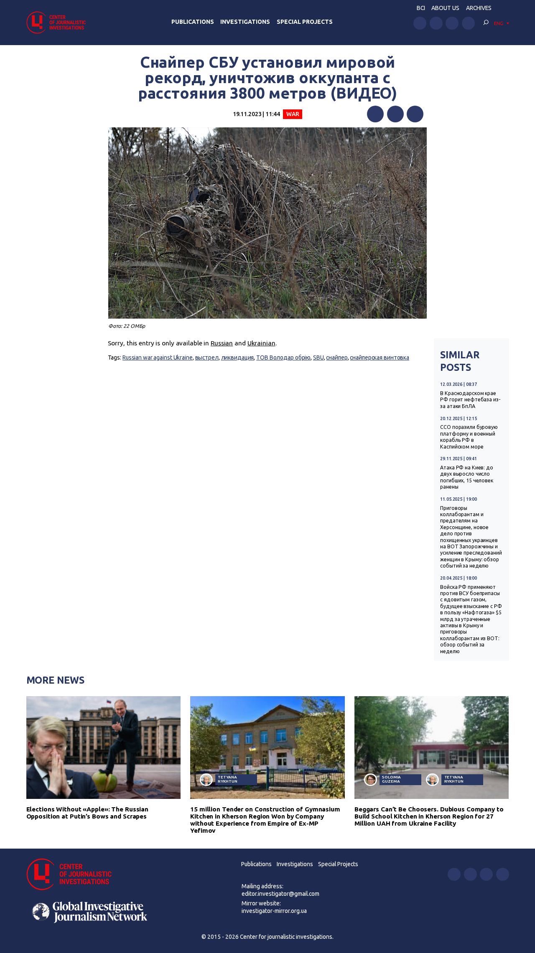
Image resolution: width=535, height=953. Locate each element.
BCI (421, 8)
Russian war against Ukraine (157, 357)
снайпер (336, 357)
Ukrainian (261, 343)
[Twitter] (395, 114)
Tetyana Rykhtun (227, 779)
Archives (479, 8)
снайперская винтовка (379, 357)
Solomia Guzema (391, 779)
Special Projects (305, 21)
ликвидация (237, 357)
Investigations (245, 21)
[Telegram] (415, 114)
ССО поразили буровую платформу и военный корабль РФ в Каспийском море (469, 436)
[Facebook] (375, 114)
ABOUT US (445, 8)
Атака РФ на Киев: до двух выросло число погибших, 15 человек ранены (466, 477)
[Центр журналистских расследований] (58, 22)
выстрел (207, 357)
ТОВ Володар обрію (283, 357)
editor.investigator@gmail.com (280, 893)
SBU (318, 357)
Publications (192, 21)
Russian (222, 343)
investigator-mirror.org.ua (274, 910)
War (292, 114)
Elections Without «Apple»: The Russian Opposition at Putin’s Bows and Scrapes (87, 813)
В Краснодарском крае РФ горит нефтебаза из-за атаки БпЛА (470, 399)
